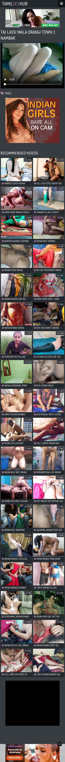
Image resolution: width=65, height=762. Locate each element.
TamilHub (14, 3)
